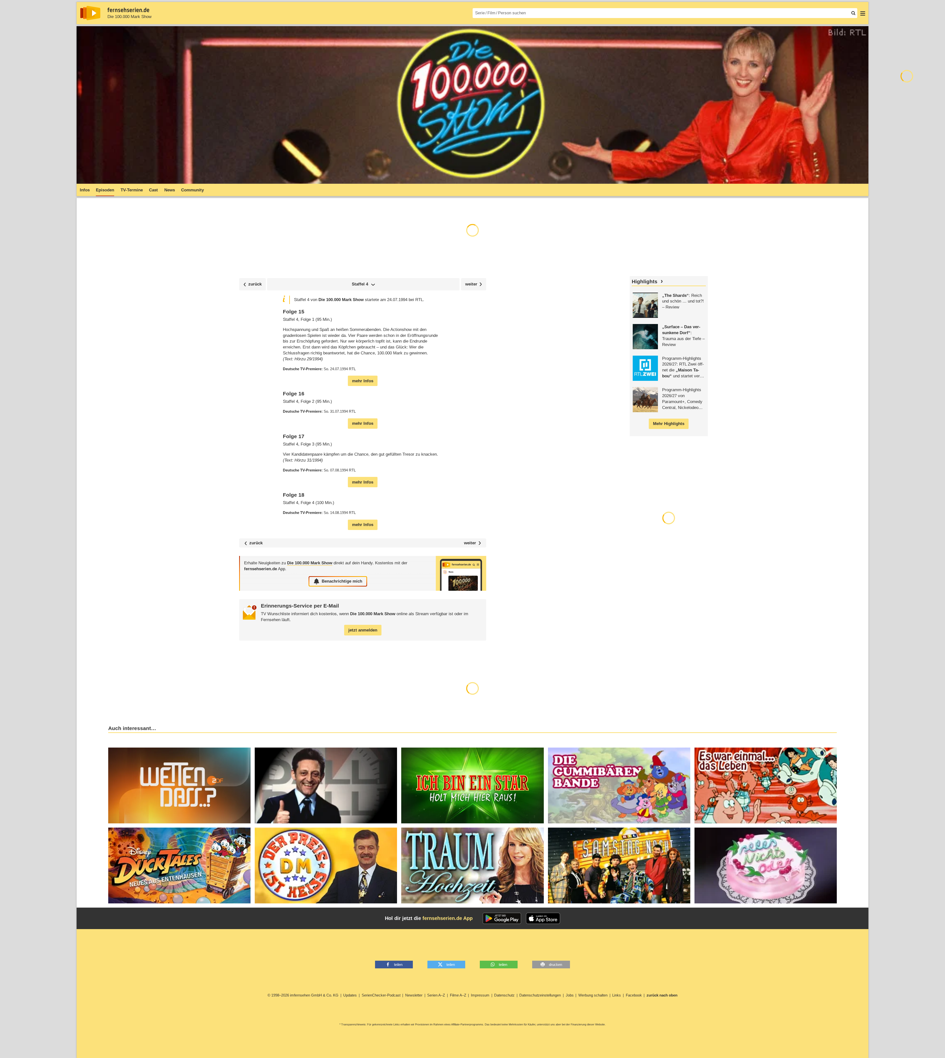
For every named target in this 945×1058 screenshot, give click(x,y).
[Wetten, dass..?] (179, 785)
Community (192, 190)
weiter (470, 543)
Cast (153, 190)
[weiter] (473, 284)
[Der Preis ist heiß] (326, 865)
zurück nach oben (662, 995)
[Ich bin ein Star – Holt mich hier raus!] (472, 785)
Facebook (634, 995)
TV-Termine (132, 190)
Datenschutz (504, 995)
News (169, 190)
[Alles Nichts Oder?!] (765, 865)
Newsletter (413, 995)
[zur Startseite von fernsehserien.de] (90, 13)
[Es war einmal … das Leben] (765, 785)
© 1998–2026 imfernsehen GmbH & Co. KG (303, 995)
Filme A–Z (458, 995)
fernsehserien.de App (447, 918)
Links (616, 995)
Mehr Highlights (668, 423)
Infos (85, 190)
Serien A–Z (436, 995)
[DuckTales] (179, 865)
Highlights (644, 282)
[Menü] (863, 13)
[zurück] (252, 284)
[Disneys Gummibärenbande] (619, 785)
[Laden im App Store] (543, 918)
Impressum (480, 995)
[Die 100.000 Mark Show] (461, 573)
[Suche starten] (853, 13)
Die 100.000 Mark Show (129, 16)
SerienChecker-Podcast (381, 995)
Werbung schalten (593, 995)
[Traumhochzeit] (472, 865)
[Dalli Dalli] (326, 785)
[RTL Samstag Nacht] (619, 865)
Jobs (570, 995)
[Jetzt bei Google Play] (502, 918)
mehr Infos (362, 381)
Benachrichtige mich (342, 581)
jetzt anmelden (362, 630)
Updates (350, 995)
